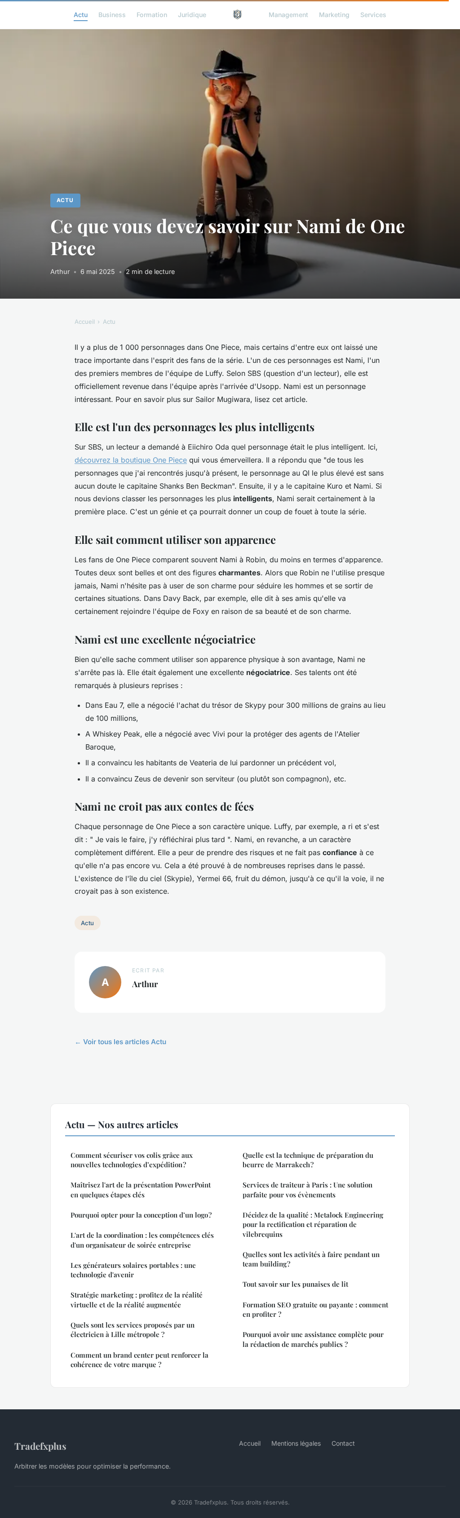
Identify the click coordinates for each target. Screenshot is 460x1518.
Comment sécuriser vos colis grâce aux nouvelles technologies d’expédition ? (132, 1160)
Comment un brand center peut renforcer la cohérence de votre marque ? (139, 1359)
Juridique (192, 14)
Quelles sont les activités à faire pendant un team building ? (311, 1259)
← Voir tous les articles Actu (120, 1041)
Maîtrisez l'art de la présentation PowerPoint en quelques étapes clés (141, 1189)
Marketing (334, 14)
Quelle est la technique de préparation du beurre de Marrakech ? (308, 1160)
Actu (81, 14)
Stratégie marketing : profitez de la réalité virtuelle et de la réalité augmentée (137, 1299)
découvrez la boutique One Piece (131, 459)
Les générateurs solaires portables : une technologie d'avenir (133, 1270)
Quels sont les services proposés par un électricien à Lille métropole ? (133, 1329)
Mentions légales (296, 1443)
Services (373, 14)
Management (288, 14)
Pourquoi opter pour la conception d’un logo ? (141, 1214)
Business (112, 14)
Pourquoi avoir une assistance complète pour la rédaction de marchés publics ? (313, 1339)
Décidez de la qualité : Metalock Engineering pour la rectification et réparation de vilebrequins (313, 1224)
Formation (152, 14)
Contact (343, 1443)
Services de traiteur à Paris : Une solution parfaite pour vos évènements (307, 1189)
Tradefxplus (40, 1445)
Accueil (85, 321)
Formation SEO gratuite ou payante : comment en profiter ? (315, 1309)
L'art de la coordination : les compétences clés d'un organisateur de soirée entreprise (142, 1240)
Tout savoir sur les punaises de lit (295, 1284)
